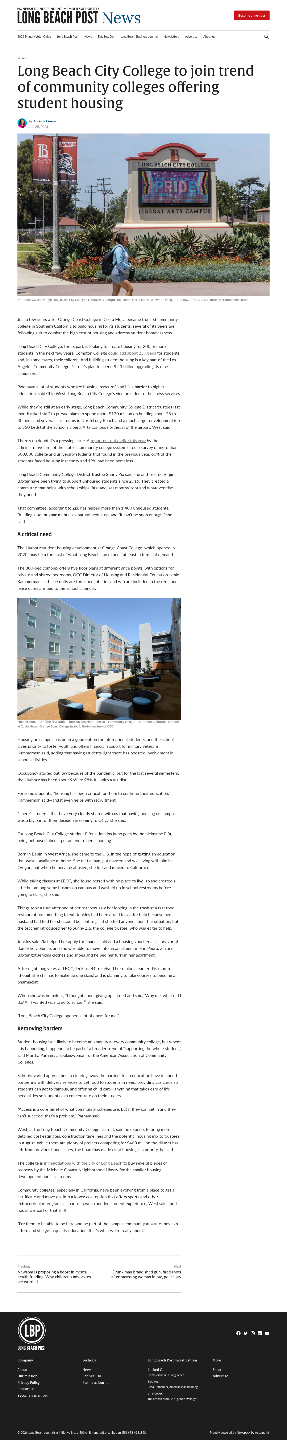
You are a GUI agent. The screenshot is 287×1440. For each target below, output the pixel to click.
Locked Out (166, 1372)
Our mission (27, 1376)
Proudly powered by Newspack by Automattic (240, 1432)
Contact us (25, 1389)
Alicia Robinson (44, 121)
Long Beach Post (67, 36)
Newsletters (171, 36)
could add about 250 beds (132, 353)
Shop (217, 1370)
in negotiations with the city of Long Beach (83, 1163)
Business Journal (96, 1383)
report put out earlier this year (118, 440)
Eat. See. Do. (106, 36)
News (88, 36)
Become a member (251, 15)
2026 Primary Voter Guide (34, 36)
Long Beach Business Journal (139, 36)
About (22, 1370)
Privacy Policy (28, 1383)
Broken (173, 1384)
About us (209, 36)
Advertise (191, 36)
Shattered (172, 1396)
